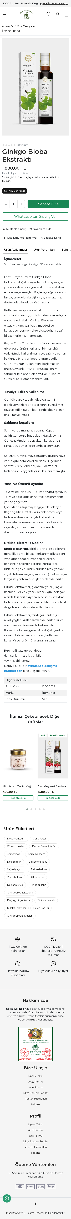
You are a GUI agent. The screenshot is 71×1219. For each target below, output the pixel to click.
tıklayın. (6, 181)
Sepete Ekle (48, 204)
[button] (27, 809)
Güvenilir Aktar (15, 846)
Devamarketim (16, 838)
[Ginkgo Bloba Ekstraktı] (35, 87)
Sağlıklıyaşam (15, 869)
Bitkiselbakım (39, 869)
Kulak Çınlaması (16, 908)
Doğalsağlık (14, 861)
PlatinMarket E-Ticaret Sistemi (25, 1213)
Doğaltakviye (15, 884)
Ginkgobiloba (38, 884)
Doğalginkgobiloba (18, 900)
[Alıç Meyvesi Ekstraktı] (53, 756)
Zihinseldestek (46, 900)
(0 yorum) (23, 145)
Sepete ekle (18, 798)
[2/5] (5, 145)
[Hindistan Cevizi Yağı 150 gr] (18, 756)
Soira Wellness (36, 854)
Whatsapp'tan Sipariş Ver (35, 216)
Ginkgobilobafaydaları (20, 915)
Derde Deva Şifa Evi (44, 846)
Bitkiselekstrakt (38, 861)
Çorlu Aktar (39, 838)
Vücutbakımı (14, 877)
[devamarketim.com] (26, 14)
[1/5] (3, 145)
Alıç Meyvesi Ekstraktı (53, 786)
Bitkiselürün (37, 877)
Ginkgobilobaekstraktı (20, 892)
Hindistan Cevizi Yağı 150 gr (18, 786)
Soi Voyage (14, 854)
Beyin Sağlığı (41, 908)
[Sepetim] (66, 14)
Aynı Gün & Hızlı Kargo (54, 3)
